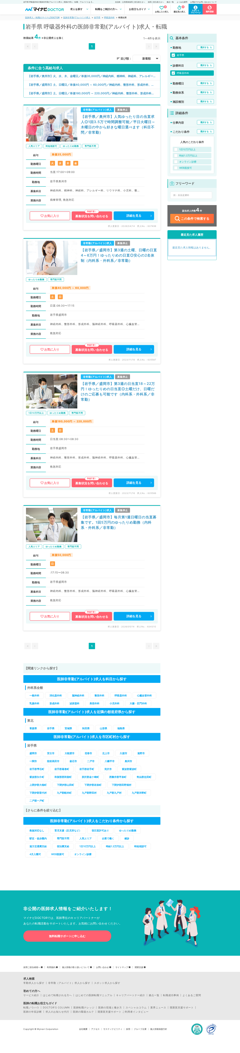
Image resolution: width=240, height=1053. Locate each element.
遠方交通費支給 (38, 846)
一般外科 (34, 695)
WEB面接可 (57, 854)
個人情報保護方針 (158, 1029)
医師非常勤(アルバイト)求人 (76, 17)
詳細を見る (134, 215)
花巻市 (88, 753)
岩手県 (97, 17)
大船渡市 (69, 753)
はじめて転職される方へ (57, 995)
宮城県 (68, 728)
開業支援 (139, 967)
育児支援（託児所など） (68, 830)
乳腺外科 (34, 703)
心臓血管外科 (144, 695)
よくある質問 (182, 2)
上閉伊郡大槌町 (38, 784)
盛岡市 (33, 753)
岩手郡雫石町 (37, 768)
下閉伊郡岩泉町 (93, 784)
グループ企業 (140, 1029)
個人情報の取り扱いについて (75, 967)
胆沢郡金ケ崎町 (90, 776)
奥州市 (128, 761)
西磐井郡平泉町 (118, 776)
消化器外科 (56, 695)
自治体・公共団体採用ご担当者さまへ (130, 2)
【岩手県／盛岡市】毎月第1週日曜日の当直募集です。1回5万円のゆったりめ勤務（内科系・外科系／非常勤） (119, 522)
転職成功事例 (171, 995)
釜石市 (73, 761)
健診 (126, 838)
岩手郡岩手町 (86, 768)
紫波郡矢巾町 (37, 776)
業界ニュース (158, 1007)
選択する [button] (204, 47)
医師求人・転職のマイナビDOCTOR (42, 17)
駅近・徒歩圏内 (38, 838)
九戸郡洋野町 (139, 792)
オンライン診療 (83, 854)
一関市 (33, 761)
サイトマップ (121, 967)
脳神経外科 (78, 695)
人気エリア (85, 838)
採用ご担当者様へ (31, 967)
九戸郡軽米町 (64, 792)
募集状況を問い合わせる (91, 216)
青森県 (33, 728)
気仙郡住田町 (144, 776)
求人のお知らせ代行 (57, 1012)
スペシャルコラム (136, 1007)
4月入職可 (35, 854)
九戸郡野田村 (89, 792)
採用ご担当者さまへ (156, 2)
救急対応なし (37, 830)
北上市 (106, 753)
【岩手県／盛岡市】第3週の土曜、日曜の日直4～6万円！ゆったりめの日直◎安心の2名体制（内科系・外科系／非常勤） (119, 255)
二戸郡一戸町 (37, 800)
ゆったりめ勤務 (127, 830)
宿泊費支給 (63, 846)
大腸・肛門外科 (138, 703)
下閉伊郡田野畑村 (121, 784)
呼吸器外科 (109, 17)
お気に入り (51, 216)
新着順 (146, 58)
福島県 (121, 728)
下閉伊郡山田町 (65, 784)
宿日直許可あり (100, 830)
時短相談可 (140, 846)
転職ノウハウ (31, 1007)
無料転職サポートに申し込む (67, 936)
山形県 (103, 728)
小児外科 (114, 703)
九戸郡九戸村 (114, 792)
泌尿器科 (74, 703)
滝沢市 (108, 768)
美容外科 (94, 703)
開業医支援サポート (182, 1007)
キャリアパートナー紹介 (130, 995)
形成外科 (54, 703)
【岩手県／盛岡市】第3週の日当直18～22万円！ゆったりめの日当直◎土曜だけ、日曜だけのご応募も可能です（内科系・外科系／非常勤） (118, 392)
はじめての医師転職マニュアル (94, 995)
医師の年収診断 (32, 1012)
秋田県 (86, 728)
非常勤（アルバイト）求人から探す (69, 983)
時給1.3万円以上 (115, 846)
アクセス (95, 1029)
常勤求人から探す (33, 983)
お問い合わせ (102, 967)
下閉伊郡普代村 (38, 792)
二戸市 (91, 761)
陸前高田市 (53, 761)
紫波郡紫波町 (129, 768)
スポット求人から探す (107, 983)
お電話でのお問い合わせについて (203, 2)
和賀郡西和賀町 (63, 776)
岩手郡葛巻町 (61, 768)
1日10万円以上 (87, 846)
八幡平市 (110, 761)
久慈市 (123, 753)
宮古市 (50, 753)
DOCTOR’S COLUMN (56, 1007)
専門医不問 (63, 838)
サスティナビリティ (112, 1029)
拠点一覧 (170, 2)
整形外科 (99, 695)
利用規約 (51, 967)
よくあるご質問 (192, 995)
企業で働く (108, 838)
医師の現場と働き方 (110, 1007)
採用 (128, 1029)
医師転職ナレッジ (84, 1007)
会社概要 (83, 1029)
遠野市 (141, 753)
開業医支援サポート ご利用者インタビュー (123, 1012)
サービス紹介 (31, 995)
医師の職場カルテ (83, 1012)
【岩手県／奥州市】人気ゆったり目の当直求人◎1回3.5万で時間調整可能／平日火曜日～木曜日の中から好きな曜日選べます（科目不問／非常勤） (118, 124)
